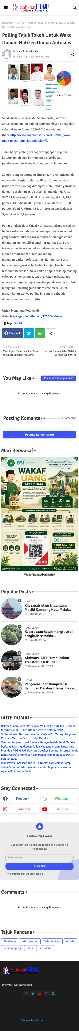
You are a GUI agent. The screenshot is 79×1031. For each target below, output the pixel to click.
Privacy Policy (62, 1013)
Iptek (30, 948)
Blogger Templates (32, 1020)
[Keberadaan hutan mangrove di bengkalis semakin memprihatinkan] (11, 634)
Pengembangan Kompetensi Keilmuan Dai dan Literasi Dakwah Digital (51, 686)
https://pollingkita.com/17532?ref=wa (36, 316)
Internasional (29, 941)
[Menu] (5, 8)
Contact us (40, 1013)
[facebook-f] (26, 993)
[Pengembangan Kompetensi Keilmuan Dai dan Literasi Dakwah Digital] (11, 687)
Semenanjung (12, 948)
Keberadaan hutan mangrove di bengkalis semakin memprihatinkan (49, 634)
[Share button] (51, 333)
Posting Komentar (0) (39, 435)
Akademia (9, 941)
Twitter (29, 333)
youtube (62, 809)
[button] (75, 8)
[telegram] (53, 993)
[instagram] (46, 993)
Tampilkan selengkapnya (58, 378)
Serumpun (45, 948)
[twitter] (32, 993)
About (24, 1013)
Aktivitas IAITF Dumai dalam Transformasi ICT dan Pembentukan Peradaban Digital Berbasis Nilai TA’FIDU (50, 660)
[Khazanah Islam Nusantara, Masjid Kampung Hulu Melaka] (11, 608)
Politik (20, 23)
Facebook (15, 333)
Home (11, 1013)
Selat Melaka (52, 941)
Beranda (7, 23)
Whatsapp (40, 333)
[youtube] (39, 993)
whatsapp (62, 799)
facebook (22, 799)
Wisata (70, 941)
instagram (22, 809)
